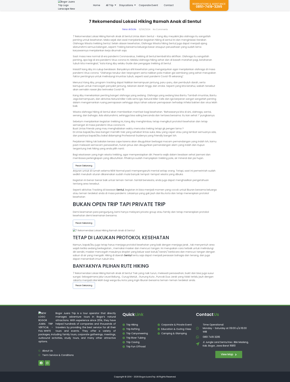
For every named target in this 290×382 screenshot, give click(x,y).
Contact (169, 5)
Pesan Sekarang (84, 165)
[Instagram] (47, 363)
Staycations (126, 5)
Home (96, 5)
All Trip (109, 5)
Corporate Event (148, 5)
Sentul (120, 189)
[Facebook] (41, 363)
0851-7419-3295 (209, 6)
